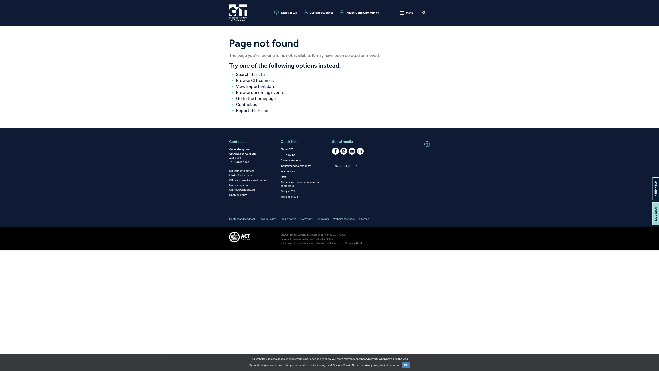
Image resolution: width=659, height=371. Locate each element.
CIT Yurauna (288, 154)
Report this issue (252, 110)
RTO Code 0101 (315, 234)
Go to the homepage (256, 98)
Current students (291, 160)
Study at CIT (289, 13)
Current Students (321, 13)
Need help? (342, 166)
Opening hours (238, 194)
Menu (409, 13)
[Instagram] (343, 151)
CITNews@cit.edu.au (242, 189)
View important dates (257, 86)
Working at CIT (289, 196)
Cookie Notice (351, 365)
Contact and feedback (242, 219)
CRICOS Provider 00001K (293, 234)
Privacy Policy (372, 365)
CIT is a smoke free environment (248, 180)
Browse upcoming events (260, 92)
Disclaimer (322, 219)
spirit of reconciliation (298, 243)
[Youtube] (352, 151)
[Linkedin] (360, 151)
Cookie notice (288, 219)
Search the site (250, 74)
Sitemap (364, 219)
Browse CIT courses (255, 80)
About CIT (287, 149)
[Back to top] (427, 144)
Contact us (246, 104)
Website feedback (344, 219)
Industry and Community (362, 13)
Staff (283, 176)
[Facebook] (335, 151)
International (288, 171)
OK (406, 365)
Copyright (306, 219)
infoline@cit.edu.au (241, 175)
